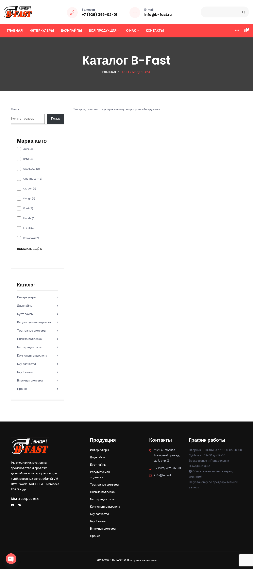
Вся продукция (103, 30)
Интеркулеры (41, 30)
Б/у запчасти (26, 364)
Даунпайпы (71, 30)
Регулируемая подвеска (34, 322)
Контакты (155, 30)
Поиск (15, 109)
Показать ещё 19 (29, 249)
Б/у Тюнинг (25, 372)
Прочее (22, 389)
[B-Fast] (18, 11)
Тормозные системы (31, 330)
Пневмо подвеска (29, 339)
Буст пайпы (25, 314)
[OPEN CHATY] (11, 558)
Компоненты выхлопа (32, 355)
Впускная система (30, 380)
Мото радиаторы (29, 347)
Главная (15, 30)
